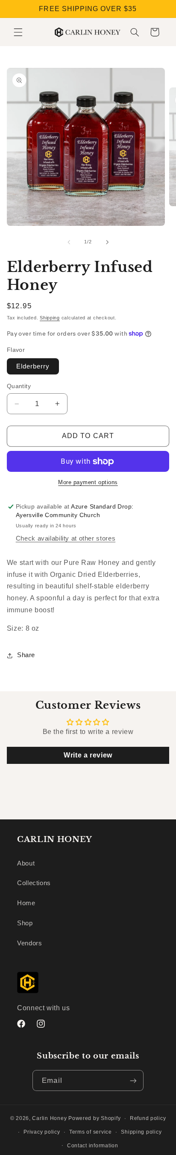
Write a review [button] (88, 755)
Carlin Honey (49, 1118)
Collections (34, 883)
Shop (25, 923)
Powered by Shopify (94, 1118)
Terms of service (90, 1132)
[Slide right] (107, 242)
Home (26, 903)
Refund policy (148, 1118)
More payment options (88, 482)
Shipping (50, 317)
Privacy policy (41, 1132)
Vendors (29, 943)
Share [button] (26, 655)
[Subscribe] (133, 1080)
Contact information (92, 1145)
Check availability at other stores (65, 538)
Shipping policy (141, 1132)
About (26, 863)
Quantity (19, 386)
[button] (18, 32)
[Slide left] (68, 242)
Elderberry (33, 366)
